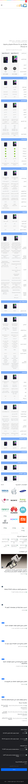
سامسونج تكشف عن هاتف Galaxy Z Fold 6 (15, 589)
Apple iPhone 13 (5, 53)
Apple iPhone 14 (14, 53)
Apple (15, 71)
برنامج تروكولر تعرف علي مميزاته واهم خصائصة (14, 699)
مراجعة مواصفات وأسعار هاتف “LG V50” (10, 749)
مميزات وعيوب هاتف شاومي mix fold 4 (11, 733)
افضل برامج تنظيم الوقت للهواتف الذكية (16, 625)
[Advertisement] (14, 24)
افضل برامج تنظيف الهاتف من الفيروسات (15, 681)
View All (2, 484)
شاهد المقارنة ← (24, 709)
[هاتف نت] (22, 5)
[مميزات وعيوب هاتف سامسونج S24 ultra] (23, 740)
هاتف (5, 781)
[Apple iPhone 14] (14, 62)
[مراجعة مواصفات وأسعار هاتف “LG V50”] (23, 751)
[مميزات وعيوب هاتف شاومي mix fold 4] (23, 735)
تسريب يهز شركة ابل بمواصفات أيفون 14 (16, 607)
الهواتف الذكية (14, 74)
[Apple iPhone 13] (5, 62)
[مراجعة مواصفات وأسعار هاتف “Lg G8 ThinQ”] (23, 757)
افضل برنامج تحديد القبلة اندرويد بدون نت (16, 643)
